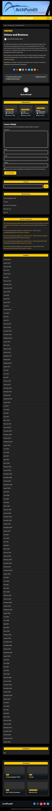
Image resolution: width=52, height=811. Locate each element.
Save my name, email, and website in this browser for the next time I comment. (25, 169)
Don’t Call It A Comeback (10, 205)
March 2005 (7, 631)
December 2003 (8, 684)
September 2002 (8, 738)
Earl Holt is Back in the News (22, 232)
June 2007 (6, 538)
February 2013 (7, 323)
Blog (5, 752)
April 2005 (6, 627)
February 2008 (7, 509)
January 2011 (7, 384)
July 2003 (6, 702)
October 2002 (7, 734)
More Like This (9, 112)
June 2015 (6, 295)
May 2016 (6, 277)
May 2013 (6, 316)
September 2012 (8, 338)
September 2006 (8, 570)
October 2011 (7, 359)
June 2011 (6, 374)
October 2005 (7, 606)
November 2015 (8, 284)
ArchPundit (25, 18)
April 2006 (6, 588)
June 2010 (6, 409)
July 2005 (6, 617)
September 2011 (8, 363)
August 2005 (7, 613)
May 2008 (6, 499)
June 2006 (6, 581)
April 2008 (6, 502)
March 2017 (7, 270)
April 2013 (6, 320)
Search (26, 182)
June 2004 (6, 663)
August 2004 (7, 656)
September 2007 (8, 527)
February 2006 (7, 595)
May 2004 (6, 667)
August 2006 (7, 574)
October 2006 (7, 566)
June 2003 (6, 706)
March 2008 (7, 506)
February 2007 (7, 552)
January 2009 (7, 470)
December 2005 (8, 602)
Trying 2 (6, 201)
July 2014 (6, 306)
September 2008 (8, 484)
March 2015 (7, 298)
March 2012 (7, 345)
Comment (7, 129)
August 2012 (7, 341)
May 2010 (6, 413)
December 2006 (8, 559)
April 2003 (6, 713)
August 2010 (7, 402)
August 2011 (7, 366)
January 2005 (7, 638)
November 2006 (8, 563)
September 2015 (8, 288)
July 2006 (6, 577)
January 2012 (7, 352)
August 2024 (7, 263)
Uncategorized (8, 30)
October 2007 (7, 524)
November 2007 (8, 520)
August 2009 (7, 445)
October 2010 (7, 395)
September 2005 (8, 609)
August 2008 (7, 488)
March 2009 (7, 463)
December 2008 (8, 474)
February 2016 (7, 281)
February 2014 (7, 309)
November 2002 (8, 731)
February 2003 (7, 720)
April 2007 (6, 545)
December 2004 (8, 642)
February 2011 (7, 381)
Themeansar (37, 809)
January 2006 (7, 599)
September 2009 (8, 441)
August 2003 (7, 699)
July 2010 (6, 406)
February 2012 (7, 349)
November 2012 (8, 334)
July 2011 (6, 370)
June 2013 (6, 313)
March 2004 (7, 674)
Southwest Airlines (9, 59)
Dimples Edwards (40, 77)
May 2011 (6, 377)
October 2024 (7, 259)
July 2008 (6, 491)
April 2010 (6, 416)
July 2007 (6, 534)
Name (6, 149)
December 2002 (8, 727)
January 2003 (7, 724)
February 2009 (7, 466)
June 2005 (6, 620)
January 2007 (7, 556)
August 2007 (7, 531)
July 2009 (6, 449)
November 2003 (8, 688)
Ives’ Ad (23, 112)
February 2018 (7, 266)
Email (5, 156)
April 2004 (6, 670)
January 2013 (7, 327)
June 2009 (6, 452)
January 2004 (7, 681)
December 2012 (8, 331)
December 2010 (8, 388)
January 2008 (7, 513)
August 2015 (7, 291)
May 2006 (6, 584)
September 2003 (8, 695)
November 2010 (8, 391)
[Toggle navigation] (3, 18)
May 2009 (6, 456)
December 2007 (8, 516)
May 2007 (6, 541)
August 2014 (7, 302)
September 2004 (8, 652)
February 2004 (7, 677)
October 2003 (7, 692)
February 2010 (7, 424)
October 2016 (7, 273)
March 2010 (7, 420)
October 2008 (7, 481)
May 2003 (6, 709)
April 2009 (6, 459)
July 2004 (6, 659)
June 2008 (6, 495)
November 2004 (8, 645)
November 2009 (8, 434)
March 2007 (7, 549)
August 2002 (7, 742)
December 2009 (8, 431)
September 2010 (8, 399)
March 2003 (7, 717)
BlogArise (30, 809)
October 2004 (7, 649)
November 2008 (8, 477)
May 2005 (6, 624)
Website (6, 162)
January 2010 (7, 427)
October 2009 (7, 438)
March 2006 (7, 591)
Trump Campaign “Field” (10, 198)
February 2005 (7, 634)
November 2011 (8, 356)
